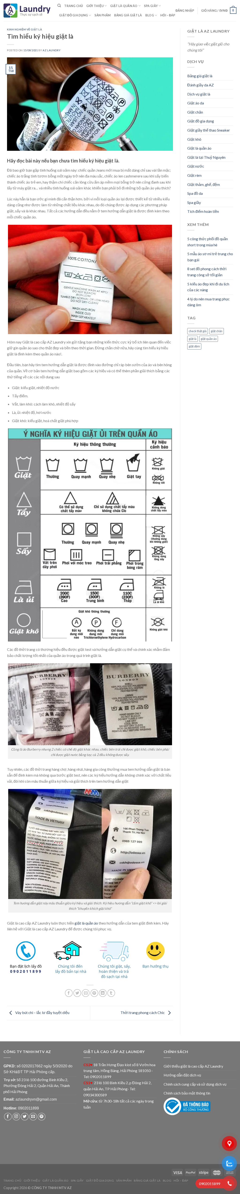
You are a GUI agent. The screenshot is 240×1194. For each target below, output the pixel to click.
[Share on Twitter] (77, 993)
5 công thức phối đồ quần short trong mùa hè (207, 241)
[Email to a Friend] (86, 993)
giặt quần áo (209, 339)
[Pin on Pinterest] (94, 993)
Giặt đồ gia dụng (73, 15)
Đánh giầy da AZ (200, 85)
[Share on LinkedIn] (103, 993)
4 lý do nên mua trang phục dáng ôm (208, 302)
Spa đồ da (195, 193)
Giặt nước (195, 166)
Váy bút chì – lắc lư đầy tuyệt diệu (42, 1012)
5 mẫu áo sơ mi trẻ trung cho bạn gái (210, 256)
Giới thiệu (95, 6)
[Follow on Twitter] (25, 1116)
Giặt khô (194, 139)
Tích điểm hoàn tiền (203, 211)
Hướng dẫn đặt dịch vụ (182, 1075)
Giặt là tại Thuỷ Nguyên (206, 157)
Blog (149, 15)
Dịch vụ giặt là (198, 94)
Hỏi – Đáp (167, 15)
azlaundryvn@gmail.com (36, 1099)
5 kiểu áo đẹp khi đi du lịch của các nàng (208, 287)
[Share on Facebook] (69, 993)
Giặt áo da (195, 103)
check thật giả (197, 331)
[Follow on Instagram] (16, 1116)
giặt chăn (216, 331)
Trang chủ (73, 6)
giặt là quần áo (86, 923)
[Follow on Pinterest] (41, 1116)
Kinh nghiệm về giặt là (24, 29)
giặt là (192, 339)
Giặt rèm (194, 175)
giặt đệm (194, 346)
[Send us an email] (33, 1116)
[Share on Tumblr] (111, 993)
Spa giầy (151, 6)
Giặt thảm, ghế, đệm (203, 184)
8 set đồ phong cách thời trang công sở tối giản (206, 271)
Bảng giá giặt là (128, 15)
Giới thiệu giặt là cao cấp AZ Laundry (193, 1066)
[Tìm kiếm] (59, 5)
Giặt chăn (195, 112)
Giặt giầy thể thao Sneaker (208, 130)
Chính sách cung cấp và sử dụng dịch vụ (195, 1084)
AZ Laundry (51, 50)
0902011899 (28, 1108)
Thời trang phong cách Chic (142, 1012)
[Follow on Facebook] (8, 1116)
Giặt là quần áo (124, 6)
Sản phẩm (102, 15)
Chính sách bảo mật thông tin (187, 1093)
